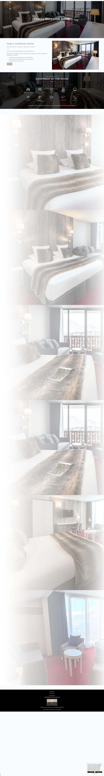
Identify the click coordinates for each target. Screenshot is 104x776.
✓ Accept (91, 772)
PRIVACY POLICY (52, 709)
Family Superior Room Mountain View (10, 440)
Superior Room (10, 155)
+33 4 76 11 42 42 (52, 695)
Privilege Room (10, 250)
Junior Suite (8, 537)
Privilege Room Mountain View (10, 343)
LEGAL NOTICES (46, 709)
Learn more (95, 773)
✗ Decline (98, 772)
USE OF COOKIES (58, 709)
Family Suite (8, 632)
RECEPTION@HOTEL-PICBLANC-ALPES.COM (52, 697)
